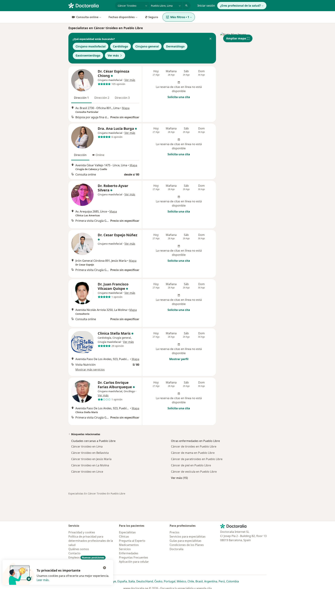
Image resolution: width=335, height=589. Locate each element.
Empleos (86, 557)
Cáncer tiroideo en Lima (87, 446)
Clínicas (124, 536)
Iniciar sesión (206, 6)
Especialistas (127, 532)
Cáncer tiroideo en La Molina (90, 465)
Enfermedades (128, 553)
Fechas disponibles (122, 17)
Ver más (113, 55)
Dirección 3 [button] (122, 98)
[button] (210, 39)
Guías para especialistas (185, 541)
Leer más (43, 580)
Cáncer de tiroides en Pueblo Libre (193, 446)
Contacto (74, 553)
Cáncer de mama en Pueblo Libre (193, 453)
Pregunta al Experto (132, 541)
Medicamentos (129, 545)
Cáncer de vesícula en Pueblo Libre (194, 472)
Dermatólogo (175, 46)
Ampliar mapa (236, 38)
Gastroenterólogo (88, 55)
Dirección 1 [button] (81, 98)
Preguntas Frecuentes (133, 557)
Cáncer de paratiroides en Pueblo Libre (196, 459)
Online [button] (100, 155)
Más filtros (179, 17)
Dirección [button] (80, 155)
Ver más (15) (179, 478)
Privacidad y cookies (81, 532)
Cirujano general (147, 46)
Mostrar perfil (178, 359)
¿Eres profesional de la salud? (240, 6)
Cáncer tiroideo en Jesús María (91, 459)
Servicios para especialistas (188, 536)
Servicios (125, 549)
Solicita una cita (179, 97)
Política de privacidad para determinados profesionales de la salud (90, 541)
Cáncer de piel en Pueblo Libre (191, 465)
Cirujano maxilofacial (91, 46)
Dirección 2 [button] (101, 98)
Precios (174, 532)
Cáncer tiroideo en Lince (87, 472)
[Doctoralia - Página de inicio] (90, 5)
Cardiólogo (120, 46)
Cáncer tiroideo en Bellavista (90, 453)
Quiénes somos (78, 549)
